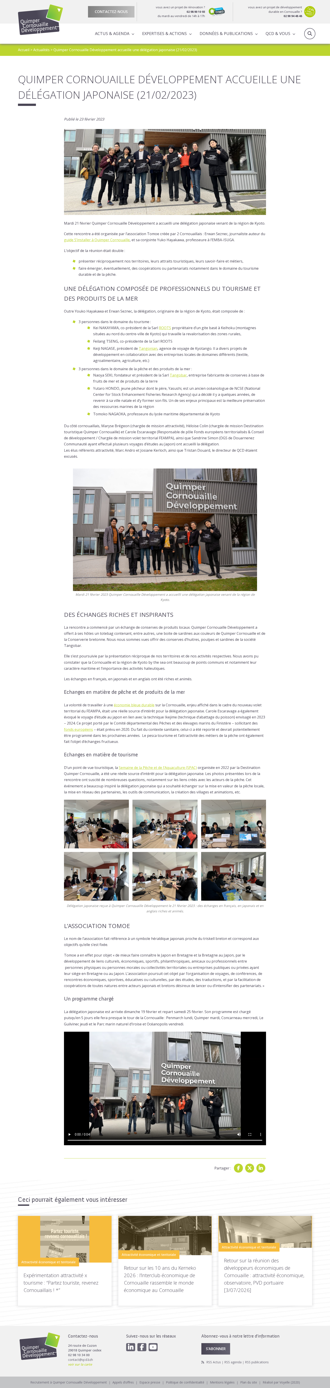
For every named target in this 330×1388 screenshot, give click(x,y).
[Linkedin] (260, 1168)
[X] (249, 1168)
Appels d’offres (123, 1382)
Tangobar (178, 375)
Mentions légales (222, 1382)
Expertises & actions (164, 33)
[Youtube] (153, 1347)
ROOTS (165, 327)
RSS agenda (233, 1362)
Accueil (23, 49)
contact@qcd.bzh (80, 1359)
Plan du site (248, 1382)
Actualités (41, 49)
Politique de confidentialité (185, 1382)
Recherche (309, 33)
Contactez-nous (111, 11)
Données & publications (226, 33)
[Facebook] (238, 1168)
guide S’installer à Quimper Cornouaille (97, 239)
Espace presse (149, 1382)
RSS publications (257, 1362)
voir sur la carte (80, 1364)
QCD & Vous (278, 33)
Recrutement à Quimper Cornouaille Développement (68, 1382)
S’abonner (216, 1348)
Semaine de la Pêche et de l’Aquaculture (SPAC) (158, 767)
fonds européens (78, 729)
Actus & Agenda (112, 33)
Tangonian (148, 348)
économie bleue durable (134, 705)
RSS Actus (213, 1362)
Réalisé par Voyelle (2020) (281, 1382)
